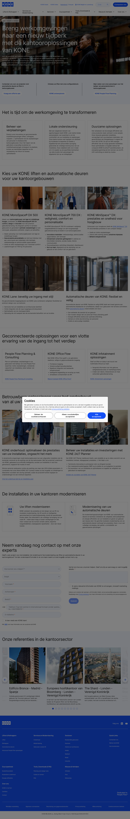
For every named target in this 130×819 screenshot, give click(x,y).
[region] (65, 409)
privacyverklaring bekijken (60, 409)
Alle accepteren (96, 415)
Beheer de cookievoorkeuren (38, 415)
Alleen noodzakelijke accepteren (70, 415)
